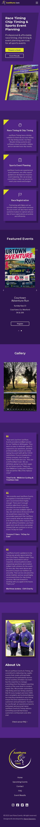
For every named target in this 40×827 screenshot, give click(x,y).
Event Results (20, 795)
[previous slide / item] (3, 290)
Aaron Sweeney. (30, 819)
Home (20, 777)
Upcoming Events (20, 782)
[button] (18, 330)
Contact (20, 786)
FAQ (20, 791)
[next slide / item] (36, 290)
